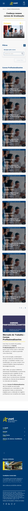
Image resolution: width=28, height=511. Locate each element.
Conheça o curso (14, 25)
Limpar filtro (20, 60)
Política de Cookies (19, 500)
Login (24, 4)
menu (4, 3)
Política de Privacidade (8, 500)
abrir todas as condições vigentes (12, 485)
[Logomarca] (13, 3)
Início (4, 9)
